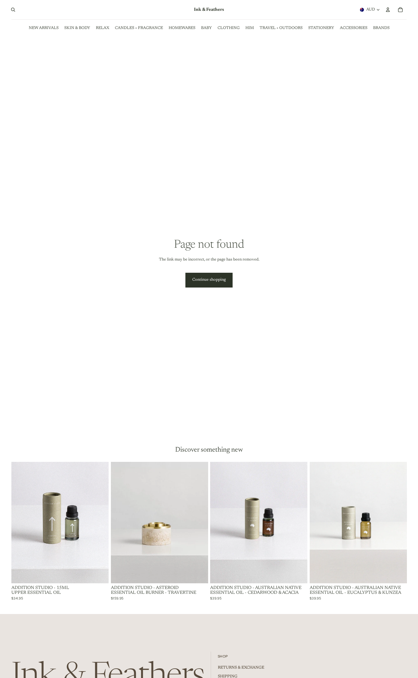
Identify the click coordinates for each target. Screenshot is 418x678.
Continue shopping (209, 280)
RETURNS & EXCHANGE (241, 668)
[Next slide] (398, 522)
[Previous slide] (318, 522)
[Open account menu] (388, 9)
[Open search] (13, 9)
